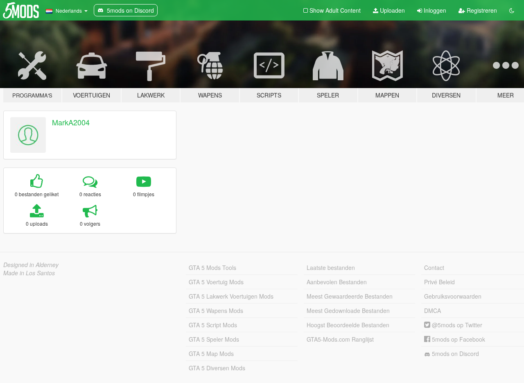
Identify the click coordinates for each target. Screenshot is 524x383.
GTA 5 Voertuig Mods (216, 282)
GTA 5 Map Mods (211, 353)
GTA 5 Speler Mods (214, 339)
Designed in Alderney (31, 265)
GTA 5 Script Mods (213, 325)
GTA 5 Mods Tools (212, 267)
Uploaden (391, 10)
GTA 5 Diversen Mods (217, 368)
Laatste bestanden (331, 267)
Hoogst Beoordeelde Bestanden (348, 325)
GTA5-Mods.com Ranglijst (340, 339)
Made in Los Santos (29, 273)
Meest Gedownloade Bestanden (348, 310)
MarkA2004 (71, 122)
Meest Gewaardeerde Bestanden (350, 296)
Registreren (481, 10)
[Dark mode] (511, 10)
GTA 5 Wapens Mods (216, 310)
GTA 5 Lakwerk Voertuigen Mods (231, 296)
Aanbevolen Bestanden (337, 282)
